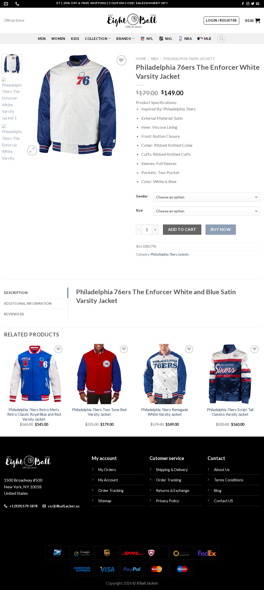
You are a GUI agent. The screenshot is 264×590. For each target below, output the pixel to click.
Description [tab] (16, 293)
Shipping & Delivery (172, 469)
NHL (168, 39)
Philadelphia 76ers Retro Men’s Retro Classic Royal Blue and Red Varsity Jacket (34, 414)
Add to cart (182, 229)
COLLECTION (96, 39)
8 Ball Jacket (147, 583)
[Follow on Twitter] (252, 4)
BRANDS (123, 39)
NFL (149, 39)
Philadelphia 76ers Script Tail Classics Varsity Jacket (230, 412)
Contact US (223, 501)
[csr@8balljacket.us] (6, 3)
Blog (217, 490)
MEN (42, 39)
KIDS (75, 39)
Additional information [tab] (28, 303)
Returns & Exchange (172, 490)
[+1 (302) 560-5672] (18, 3)
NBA (188, 39)
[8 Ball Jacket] (132, 21)
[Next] (119, 105)
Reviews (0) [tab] (14, 314)
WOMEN (58, 39)
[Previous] (34, 105)
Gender (142, 196)
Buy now (221, 229)
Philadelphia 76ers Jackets (189, 59)
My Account (108, 480)
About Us (222, 469)
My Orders (107, 469)
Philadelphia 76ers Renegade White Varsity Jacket (164, 412)
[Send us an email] (257, 4)
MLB (207, 39)
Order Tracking (110, 490)
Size (139, 210)
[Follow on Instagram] (247, 4)
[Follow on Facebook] (242, 4)
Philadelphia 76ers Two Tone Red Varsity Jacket (99, 412)
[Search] (221, 38)
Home (141, 59)
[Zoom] (32, 150)
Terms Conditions (228, 480)
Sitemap (104, 501)
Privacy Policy (167, 501)
